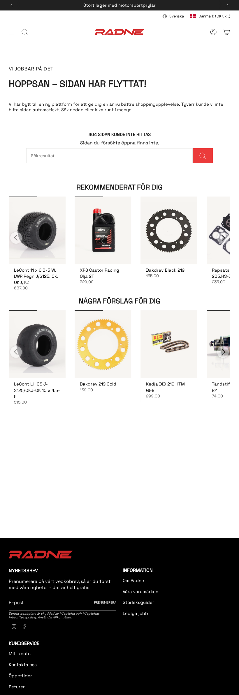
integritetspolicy (22, 617)
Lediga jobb (135, 613)
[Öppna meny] (11, 32)
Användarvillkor (49, 617)
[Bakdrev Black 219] (169, 230)
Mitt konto (20, 653)
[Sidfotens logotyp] (41, 554)
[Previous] (11, 5)
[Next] (227, 5)
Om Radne (133, 580)
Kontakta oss (23, 664)
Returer (17, 686)
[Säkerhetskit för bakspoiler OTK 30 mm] (37, 230)
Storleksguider (138, 602)
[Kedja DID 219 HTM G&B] (169, 344)
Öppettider (20, 675)
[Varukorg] (226, 32)
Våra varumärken (140, 591)
